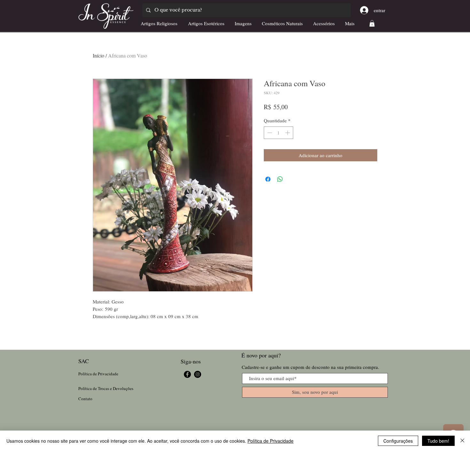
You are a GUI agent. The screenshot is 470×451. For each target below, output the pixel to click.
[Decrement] (269, 133)
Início (98, 55)
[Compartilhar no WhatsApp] (280, 179)
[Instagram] (197, 374)
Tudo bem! (438, 441)
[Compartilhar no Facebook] (268, 179)
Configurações (398, 441)
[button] (372, 23)
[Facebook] (187, 374)
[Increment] (288, 133)
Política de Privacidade (270, 441)
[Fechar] (462, 441)
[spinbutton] (278, 133)
